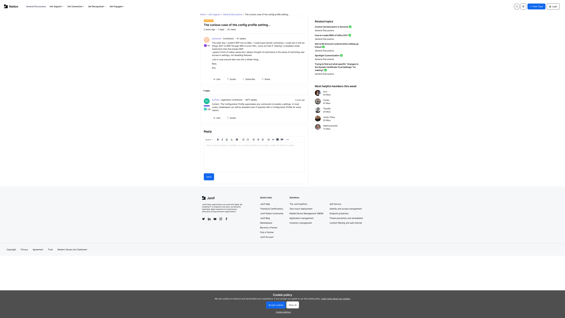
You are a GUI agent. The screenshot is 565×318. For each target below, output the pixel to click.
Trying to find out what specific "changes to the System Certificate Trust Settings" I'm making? (336, 67)
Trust (50, 249)
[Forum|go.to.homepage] (11, 6)
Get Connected (74, 6)
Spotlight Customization (327, 55)
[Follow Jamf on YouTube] (214, 219)
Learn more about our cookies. (335, 298)
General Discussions (36, 6)
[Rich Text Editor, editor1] (254, 157)
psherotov (217, 38)
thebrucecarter (330, 125)
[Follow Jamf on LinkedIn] (209, 218)
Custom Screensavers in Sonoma (331, 26)
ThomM (326, 108)
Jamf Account (267, 237)
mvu (325, 91)
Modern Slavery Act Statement (72, 249)
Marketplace (266, 223)
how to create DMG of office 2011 (331, 35)
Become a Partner (268, 227)
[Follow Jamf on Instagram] (220, 218)
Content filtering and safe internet (346, 223)
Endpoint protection (339, 213)
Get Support (56, 6)
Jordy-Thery (329, 117)
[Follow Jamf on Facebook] (226, 218)
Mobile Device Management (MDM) (306, 213)
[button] (536, 6)
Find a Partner (267, 232)
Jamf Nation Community (271, 213)
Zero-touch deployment (301, 208)
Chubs (326, 100)
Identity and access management (346, 208)
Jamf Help (265, 204)
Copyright (11, 249)
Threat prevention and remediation (346, 218)
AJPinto (215, 99)
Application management (302, 218)
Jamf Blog (265, 218)
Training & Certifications (271, 208)
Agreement (38, 249)
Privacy (24, 249)
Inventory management (301, 223)
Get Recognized (96, 6)
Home (203, 14)
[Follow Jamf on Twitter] (203, 219)
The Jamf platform (298, 204)
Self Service (335, 204)
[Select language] (523, 6)
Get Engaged (116, 6)
